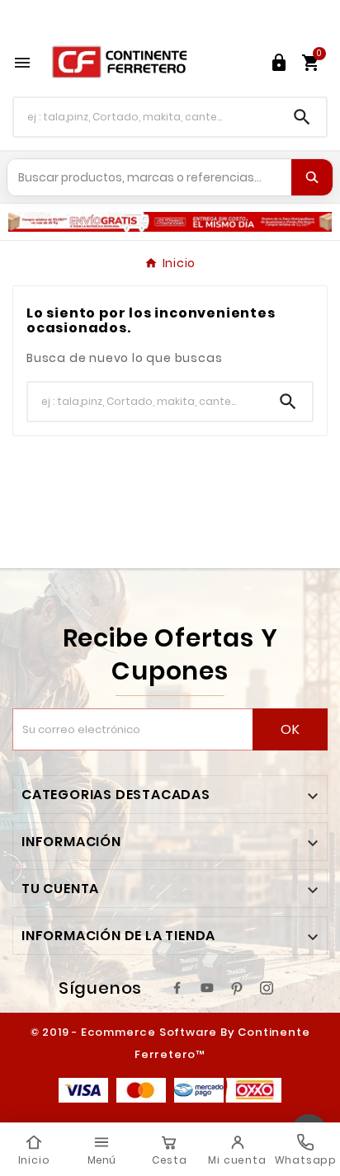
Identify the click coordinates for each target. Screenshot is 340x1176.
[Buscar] (312, 177)
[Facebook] (177, 988)
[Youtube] (207, 988)
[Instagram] (266, 988)
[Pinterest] (236, 988)
